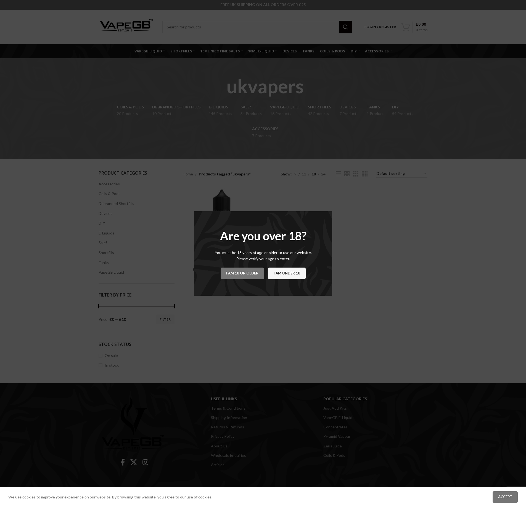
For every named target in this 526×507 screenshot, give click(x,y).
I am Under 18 (287, 273)
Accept (505, 497)
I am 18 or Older (242, 273)
